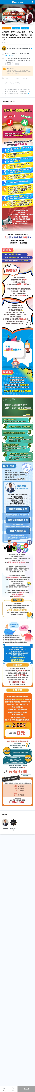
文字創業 (16, 78)
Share (30, 6)
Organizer (4, 1090)
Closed (26, 1089)
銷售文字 (8, 78)
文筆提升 (24, 78)
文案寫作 (16, 82)
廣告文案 (8, 82)
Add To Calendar (9, 55)
